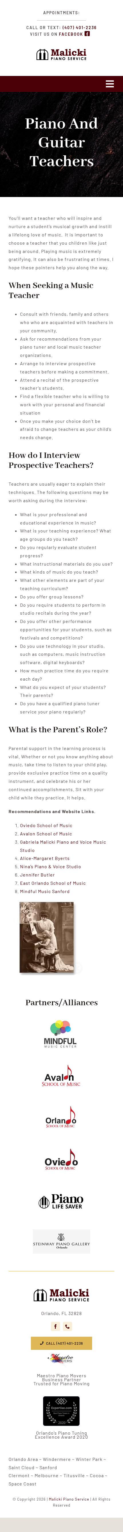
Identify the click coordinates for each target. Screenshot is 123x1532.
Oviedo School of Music (46, 825)
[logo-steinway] (61, 1287)
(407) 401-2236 (80, 27)
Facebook (72, 34)
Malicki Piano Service (69, 1499)
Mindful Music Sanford (45, 891)
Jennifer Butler (37, 874)
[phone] (67, 1326)
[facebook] (55, 1326)
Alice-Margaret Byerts (45, 858)
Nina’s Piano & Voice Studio (50, 866)
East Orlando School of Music (53, 883)
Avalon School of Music (46, 833)
